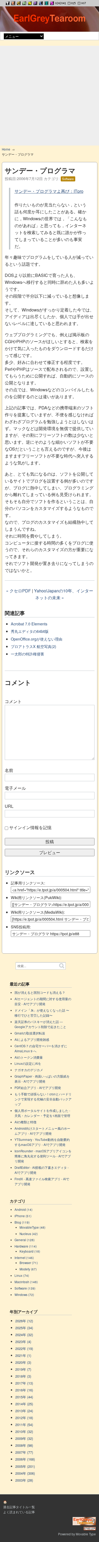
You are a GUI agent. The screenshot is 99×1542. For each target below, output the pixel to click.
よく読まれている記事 (19, 1512)
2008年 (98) (24, 1445)
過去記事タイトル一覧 (19, 1507)
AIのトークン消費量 (29, 1057)
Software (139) (25, 1288)
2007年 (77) (24, 1452)
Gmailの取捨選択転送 (30, 1033)
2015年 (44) (24, 1396)
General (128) (25, 1240)
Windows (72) (24, 1294)
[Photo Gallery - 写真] (35, 3)
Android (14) (23, 1209)
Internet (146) (24, 1258)
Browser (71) (29, 1263)
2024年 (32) (24, 1334)
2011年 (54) (24, 1424)
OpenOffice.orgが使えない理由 (36, 639)
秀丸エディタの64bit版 (30, 631)
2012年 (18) (24, 1417)
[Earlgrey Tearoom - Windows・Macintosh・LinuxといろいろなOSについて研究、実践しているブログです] (13, 3)
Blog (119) (22, 1222)
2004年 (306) (25, 1473)
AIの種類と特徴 (25, 1122)
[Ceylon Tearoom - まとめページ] (19, 3)
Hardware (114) (26, 1246)
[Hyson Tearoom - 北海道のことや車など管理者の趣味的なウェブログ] (24, 3)
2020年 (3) (23, 1362)
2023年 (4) (23, 1341)
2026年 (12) (24, 1320)
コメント (13, 701)
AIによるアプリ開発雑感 (32, 1039)
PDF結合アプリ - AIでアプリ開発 (38, 1088)
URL (9, 806)
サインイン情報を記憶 (30, 827)
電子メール (15, 788)
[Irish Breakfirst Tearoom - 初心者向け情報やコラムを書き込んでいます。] (46, 3)
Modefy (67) (28, 1269)
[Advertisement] (49, 96)
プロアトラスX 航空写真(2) (33, 646)
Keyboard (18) (30, 1251)
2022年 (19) (24, 1348)
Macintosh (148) (26, 1282)
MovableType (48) (32, 1227)
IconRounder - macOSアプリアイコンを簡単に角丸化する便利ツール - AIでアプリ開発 (43, 1156)
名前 (9, 770)
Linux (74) (22, 1275)
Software (68, 179)
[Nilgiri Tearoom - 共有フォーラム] (30, 3)
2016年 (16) (24, 1390)
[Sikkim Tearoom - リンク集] (52, 3)
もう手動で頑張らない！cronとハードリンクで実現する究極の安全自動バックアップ (43, 1099)
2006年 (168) (25, 1459)
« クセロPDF (18, 591)
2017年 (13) (24, 1383)
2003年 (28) (24, 1480)
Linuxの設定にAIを (28, 1063)
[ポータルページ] (8, 3)
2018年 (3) (23, 1376)
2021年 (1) (23, 1355)
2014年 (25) (24, 1403)
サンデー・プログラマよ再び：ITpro (49, 191)
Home (6, 149)
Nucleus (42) (29, 1234)
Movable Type (86, 1534)
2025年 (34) (24, 1327)
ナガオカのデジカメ (29, 1070)
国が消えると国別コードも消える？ (40, 992)
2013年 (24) (24, 1410)
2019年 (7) (23, 1369)
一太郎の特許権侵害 (27, 653)
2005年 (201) (25, 1466)
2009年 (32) (24, 1438)
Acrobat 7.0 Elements (29, 623)
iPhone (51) (23, 1216)
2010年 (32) (24, 1431)
